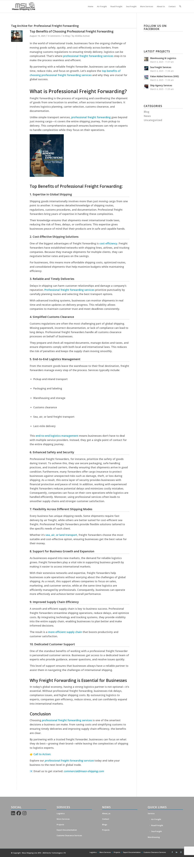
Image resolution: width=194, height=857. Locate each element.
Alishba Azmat (82, 35)
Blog (67, 35)
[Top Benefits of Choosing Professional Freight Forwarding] (17, 36)
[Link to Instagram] (181, 852)
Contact (105, 819)
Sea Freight (156, 831)
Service (151, 813)
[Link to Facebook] (172, 852)
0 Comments (54, 35)
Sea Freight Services (160, 67)
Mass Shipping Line (29, 853)
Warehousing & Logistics (163, 58)
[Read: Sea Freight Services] (146, 68)
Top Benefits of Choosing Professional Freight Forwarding (71, 31)
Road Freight (157, 825)
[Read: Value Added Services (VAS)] (146, 77)
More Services (63, 819)
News (147, 116)
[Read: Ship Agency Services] (146, 86)
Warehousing (154, 837)
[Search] (180, 6)
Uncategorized (153, 120)
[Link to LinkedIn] (176, 852)
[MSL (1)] (23, 6)
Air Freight (156, 819)
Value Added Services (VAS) (164, 76)
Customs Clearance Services (69, 835)
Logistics (61, 813)
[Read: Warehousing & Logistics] (146, 59)
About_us (106, 813)
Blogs (104, 824)
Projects (60, 824)
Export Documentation (67, 830)
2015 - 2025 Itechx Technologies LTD (51, 853)
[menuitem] (90, 6)
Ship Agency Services (161, 85)
